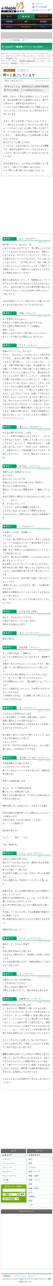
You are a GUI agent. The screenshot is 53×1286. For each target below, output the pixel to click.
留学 (30, 1163)
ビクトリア (7, 1167)
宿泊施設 (43, 21)
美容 (30, 1184)
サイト (43, 27)
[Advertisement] (26, 205)
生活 (30, 1192)
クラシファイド (43, 16)
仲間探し (32, 1197)
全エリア (8, 1155)
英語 (30, 1201)
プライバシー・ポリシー (25, 1276)
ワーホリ (32, 1167)
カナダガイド (26, 27)
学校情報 (9, 21)
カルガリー (7, 1172)
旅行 (26, 21)
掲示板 (27, 16)
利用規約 (9, 58)
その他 (5, 1180)
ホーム (9, 16)
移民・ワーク (34, 1172)
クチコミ (9, 27)
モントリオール (9, 1176)
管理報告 (14, 63)
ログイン (39, 4)
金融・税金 (33, 1188)
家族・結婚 (33, 1176)
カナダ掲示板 (14, 40)
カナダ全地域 (41, 7)
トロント (6, 1159)
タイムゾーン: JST (43, 10)
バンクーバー (8, 1163)
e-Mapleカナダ (24, 1279)
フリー (24, 40)
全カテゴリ (35, 1155)
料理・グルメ (34, 1180)
